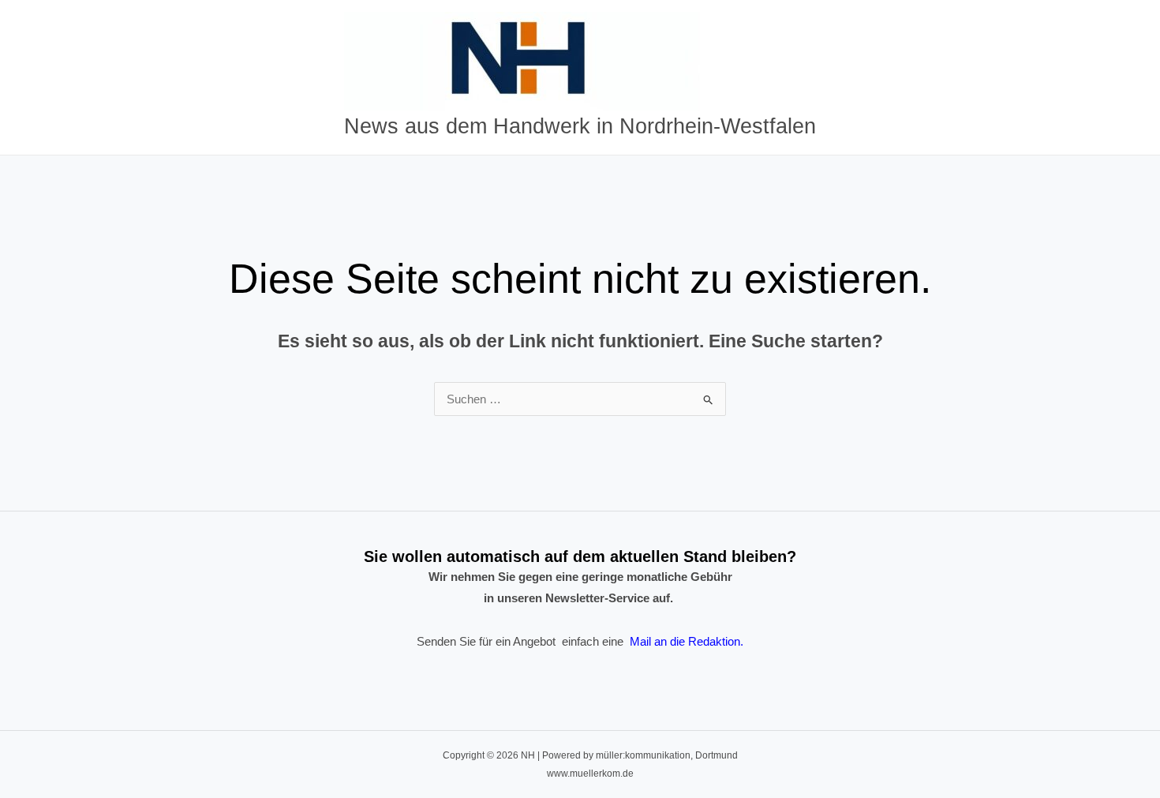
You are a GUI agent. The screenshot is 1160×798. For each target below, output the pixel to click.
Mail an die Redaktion (685, 641)
